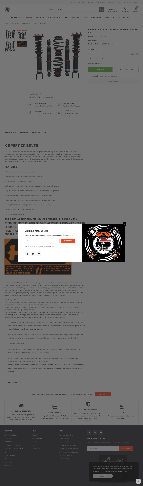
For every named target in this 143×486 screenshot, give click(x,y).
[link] (27, 254)
